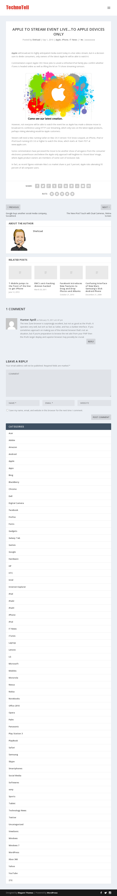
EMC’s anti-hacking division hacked (44, 284)
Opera (12, 712)
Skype (12, 761)
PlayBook (13, 740)
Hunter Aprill (28, 319)
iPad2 (11, 601)
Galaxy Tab (14, 538)
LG (10, 656)
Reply (91, 341)
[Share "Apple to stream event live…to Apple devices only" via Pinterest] (60, 186)
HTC (11, 573)
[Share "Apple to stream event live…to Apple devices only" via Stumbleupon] (77, 186)
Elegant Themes (25, 892)
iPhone (65, 39)
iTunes (12, 635)
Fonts (11, 524)
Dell (10, 496)
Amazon (13, 447)
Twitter (12, 817)
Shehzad (36, 39)
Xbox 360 (13, 859)
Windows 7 (14, 845)
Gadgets (13, 531)
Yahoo (12, 866)
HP (10, 566)
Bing (11, 475)
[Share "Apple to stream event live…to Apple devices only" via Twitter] (43, 186)
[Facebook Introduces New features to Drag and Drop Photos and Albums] (71, 272)
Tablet (12, 803)
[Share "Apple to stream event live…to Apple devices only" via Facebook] (37, 186)
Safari (12, 747)
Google (12, 552)
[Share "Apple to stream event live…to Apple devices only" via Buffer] (71, 186)
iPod (11, 621)
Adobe (12, 440)
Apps (11, 468)
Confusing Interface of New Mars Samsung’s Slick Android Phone (96, 287)
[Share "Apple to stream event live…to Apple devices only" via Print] (88, 186)
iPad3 (11, 608)
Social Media (15, 775)
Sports (12, 796)
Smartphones (15, 768)
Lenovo (12, 649)
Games (12, 545)
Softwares (14, 782)
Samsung (13, 754)
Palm (11, 719)
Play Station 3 (16, 733)
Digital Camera (16, 503)
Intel (11, 580)
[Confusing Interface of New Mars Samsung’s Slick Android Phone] (97, 272)
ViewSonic (14, 831)
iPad (11, 593)
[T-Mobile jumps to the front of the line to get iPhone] (20, 272)
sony (11, 789)
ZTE (11, 880)
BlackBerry (14, 482)
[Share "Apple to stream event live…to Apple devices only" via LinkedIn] (66, 186)
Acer (11, 433)
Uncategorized (16, 824)
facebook (13, 510)
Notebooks (14, 698)
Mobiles (12, 670)
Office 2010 (14, 705)
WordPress (14, 852)
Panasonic (14, 726)
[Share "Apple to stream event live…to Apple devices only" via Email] (83, 186)
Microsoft (14, 663)
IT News (73, 39)
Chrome (13, 489)
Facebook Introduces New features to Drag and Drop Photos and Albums (71, 287)
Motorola (13, 677)
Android (13, 454)
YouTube (13, 873)
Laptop (12, 642)
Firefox (12, 517)
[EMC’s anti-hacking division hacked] (45, 272)
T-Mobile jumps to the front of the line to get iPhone (20, 286)
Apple (58, 39)
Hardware (13, 559)
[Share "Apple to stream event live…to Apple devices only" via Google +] (49, 186)
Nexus (12, 684)
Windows (13, 838)
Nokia (12, 691)
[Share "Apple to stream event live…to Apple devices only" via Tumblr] (54, 186)
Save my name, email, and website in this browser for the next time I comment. (46, 410)
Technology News (17, 810)
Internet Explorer (17, 587)
